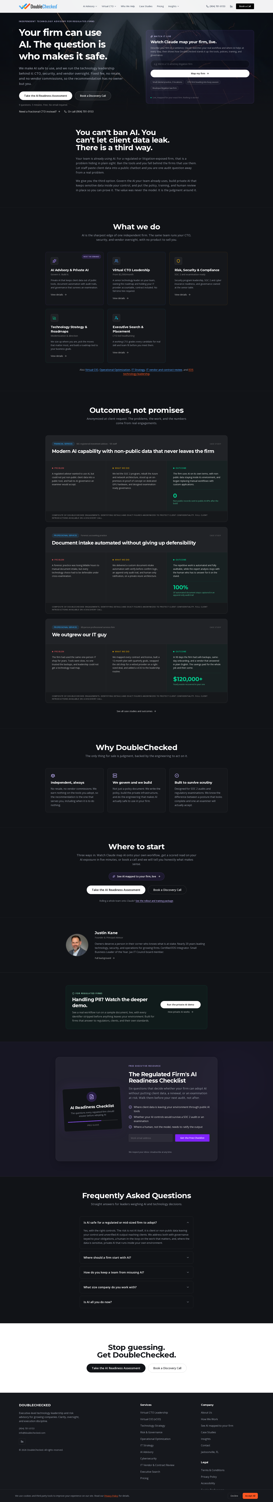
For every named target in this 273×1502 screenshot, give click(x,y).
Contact (205, 1445)
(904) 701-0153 (26, 1428)
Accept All (250, 1495)
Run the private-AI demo (180, 1004)
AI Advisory (88, 6)
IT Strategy (138, 369)
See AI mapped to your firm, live (136, 876)
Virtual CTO (108, 6)
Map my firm (198, 73)
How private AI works (179, 1011)
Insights (172, 6)
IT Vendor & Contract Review (157, 1465)
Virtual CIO (91, 369)
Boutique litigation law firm (165, 88)
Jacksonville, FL (210, 1452)
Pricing (160, 6)
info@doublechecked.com (32, 1432)
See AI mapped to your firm (217, 1425)
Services (146, 1404)
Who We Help (128, 6)
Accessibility (208, 1483)
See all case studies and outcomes (134, 711)
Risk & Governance (151, 1432)
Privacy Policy (209, 1476)
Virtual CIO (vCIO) (150, 1419)
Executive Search (150, 1471)
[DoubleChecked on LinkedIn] (231, 6)
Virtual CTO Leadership (154, 1412)
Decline (234, 1495)
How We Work (209, 1419)
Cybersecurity (148, 1458)
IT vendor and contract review (164, 369)
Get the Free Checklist (192, 1137)
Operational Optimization (115, 369)
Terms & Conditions (212, 1470)
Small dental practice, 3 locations (167, 82)
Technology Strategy (152, 1425)
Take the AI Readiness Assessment (45, 95)
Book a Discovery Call (93, 95)
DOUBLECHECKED (35, 1405)
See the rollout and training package (154, 900)
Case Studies (145, 6)
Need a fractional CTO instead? (38, 111)
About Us (206, 1412)
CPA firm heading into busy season (202, 82)
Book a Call (245, 6)
